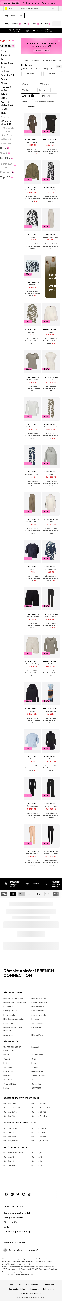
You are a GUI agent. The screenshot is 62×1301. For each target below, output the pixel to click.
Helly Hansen (37, 1071)
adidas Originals (38, 1075)
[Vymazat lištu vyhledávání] (58, 24)
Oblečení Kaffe (10, 1112)
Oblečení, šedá (9, 1136)
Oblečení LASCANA (11, 1108)
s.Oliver (34, 1067)
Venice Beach (37, 1055)
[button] (31, 73)
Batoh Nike (36, 1027)
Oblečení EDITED (38, 1112)
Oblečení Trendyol (39, 1116)
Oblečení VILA (9, 1116)
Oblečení (35, 60)
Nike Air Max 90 (38, 1006)
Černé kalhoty (37, 1011)
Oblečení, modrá (38, 1128)
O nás (10, 1285)
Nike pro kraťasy (38, 998)
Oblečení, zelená (38, 1136)
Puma (33, 1063)
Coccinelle (7, 1067)
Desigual (35, 1047)
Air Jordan (8, 1035)
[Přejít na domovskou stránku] (19, 1183)
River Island (8, 1071)
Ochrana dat (48, 1285)
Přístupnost (48, 1289)
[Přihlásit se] (35, 15)
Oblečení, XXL (9, 1165)
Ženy (6, 15)
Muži (13, 15)
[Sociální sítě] (6, 1194)
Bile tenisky (8, 1006)
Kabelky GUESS (10, 1011)
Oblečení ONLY (9, 1104)
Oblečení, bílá (9, 1132)
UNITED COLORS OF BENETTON (12, 1049)
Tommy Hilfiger (10, 1084)
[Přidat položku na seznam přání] (36, 117)
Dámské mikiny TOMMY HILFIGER (13, 1029)
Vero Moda (8, 1080)
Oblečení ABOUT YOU (40, 1104)
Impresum (34, 1289)
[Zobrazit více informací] (32, 156)
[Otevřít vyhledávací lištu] (54, 24)
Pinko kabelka (9, 1015)
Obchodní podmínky (17, 1289)
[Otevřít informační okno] (60, 3)
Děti (20, 15)
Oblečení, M (36, 1153)
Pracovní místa (32, 1285)
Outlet (10, 8)
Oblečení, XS (8, 1157)
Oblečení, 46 (36, 1161)
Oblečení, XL (8, 1161)
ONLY (33, 1059)
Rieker (6, 1088)
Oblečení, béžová (10, 1141)
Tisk (19, 1285)
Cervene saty (37, 1023)
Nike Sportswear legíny (13, 1019)
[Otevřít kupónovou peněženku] (28, 15)
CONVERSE (36, 1088)
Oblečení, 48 (36, 1165)
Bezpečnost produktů (31, 1293)
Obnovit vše (31, 106)
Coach (34, 1080)
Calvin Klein (36, 1084)
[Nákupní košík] (55, 15)
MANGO (7, 1075)
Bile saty (35, 1019)
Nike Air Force (37, 1035)
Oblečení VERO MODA (40, 1108)
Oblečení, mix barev (39, 1141)
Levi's (6, 1063)
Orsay (6, 1055)
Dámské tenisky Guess (13, 998)
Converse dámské (39, 1002)
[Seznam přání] (48, 15)
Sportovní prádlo (38, 1015)
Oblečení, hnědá (38, 1132)
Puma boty (8, 1023)
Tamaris (7, 1059)
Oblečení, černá (10, 1128)
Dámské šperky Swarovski (14, 1002)
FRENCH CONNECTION (13, 1153)
